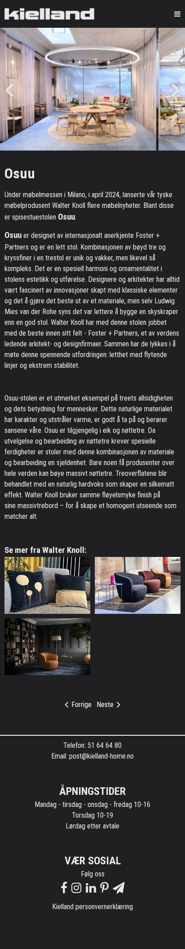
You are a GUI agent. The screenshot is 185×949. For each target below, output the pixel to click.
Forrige (81, 704)
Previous (13, 89)
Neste (106, 704)
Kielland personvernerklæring (92, 906)
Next (172, 89)
